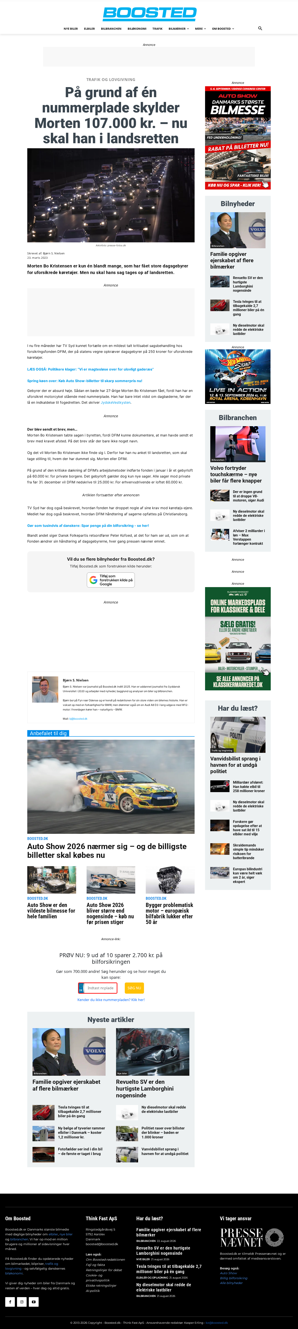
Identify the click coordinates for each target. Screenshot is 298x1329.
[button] (260, 28)
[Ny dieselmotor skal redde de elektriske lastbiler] (127, 1112)
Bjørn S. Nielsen (54, 253)
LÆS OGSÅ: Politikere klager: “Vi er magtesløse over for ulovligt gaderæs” (90, 369)
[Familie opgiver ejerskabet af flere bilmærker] (69, 1052)
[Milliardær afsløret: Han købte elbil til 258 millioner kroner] (220, 786)
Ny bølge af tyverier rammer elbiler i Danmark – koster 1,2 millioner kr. (81, 1132)
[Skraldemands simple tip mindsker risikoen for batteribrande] (220, 849)
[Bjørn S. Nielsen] (45, 699)
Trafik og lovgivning (110, 79)
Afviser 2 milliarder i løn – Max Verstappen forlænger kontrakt (249, 537)
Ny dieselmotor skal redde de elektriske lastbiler (164, 1109)
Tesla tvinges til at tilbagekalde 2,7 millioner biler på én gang (79, 1111)
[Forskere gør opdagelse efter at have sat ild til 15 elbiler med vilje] (220, 825)
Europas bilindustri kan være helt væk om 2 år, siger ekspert (247, 875)
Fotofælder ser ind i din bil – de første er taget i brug (80, 1151)
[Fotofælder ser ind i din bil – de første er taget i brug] (44, 1154)
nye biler (66, 1234)
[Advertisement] (149, 57)
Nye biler (122, 1073)
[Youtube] (33, 1302)
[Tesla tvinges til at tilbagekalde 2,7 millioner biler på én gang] (44, 1112)
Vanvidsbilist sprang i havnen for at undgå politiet (165, 1151)
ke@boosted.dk (217, 1322)
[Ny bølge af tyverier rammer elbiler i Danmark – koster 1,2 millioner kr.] (44, 1133)
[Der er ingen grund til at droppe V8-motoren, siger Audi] (220, 495)
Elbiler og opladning (152, 1277)
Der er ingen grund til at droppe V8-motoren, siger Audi (248, 496)
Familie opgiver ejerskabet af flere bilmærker (66, 1085)
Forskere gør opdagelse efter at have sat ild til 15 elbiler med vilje (247, 828)
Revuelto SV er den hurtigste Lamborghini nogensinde (145, 1089)
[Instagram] (22, 1302)
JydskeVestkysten (115, 402)
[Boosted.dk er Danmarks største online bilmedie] (149, 14)
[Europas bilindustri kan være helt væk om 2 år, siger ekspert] (220, 873)
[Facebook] (10, 1302)
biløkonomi (14, 1273)
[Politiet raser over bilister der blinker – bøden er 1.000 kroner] (127, 1133)
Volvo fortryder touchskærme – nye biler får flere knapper (236, 474)
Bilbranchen (40, 1073)
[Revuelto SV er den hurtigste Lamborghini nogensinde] (152, 1052)
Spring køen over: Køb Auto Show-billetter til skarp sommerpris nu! (84, 381)
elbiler (53, 1234)
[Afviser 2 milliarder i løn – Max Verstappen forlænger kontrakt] (220, 534)
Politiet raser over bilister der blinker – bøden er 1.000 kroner (163, 1132)
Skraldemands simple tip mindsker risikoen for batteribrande (248, 851)
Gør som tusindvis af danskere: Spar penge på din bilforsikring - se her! (88, 525)
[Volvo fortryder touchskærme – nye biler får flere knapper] (237, 444)
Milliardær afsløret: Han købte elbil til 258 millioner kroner (249, 786)
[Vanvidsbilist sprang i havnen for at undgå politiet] (127, 1154)
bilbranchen (19, 1239)
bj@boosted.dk (78, 718)
